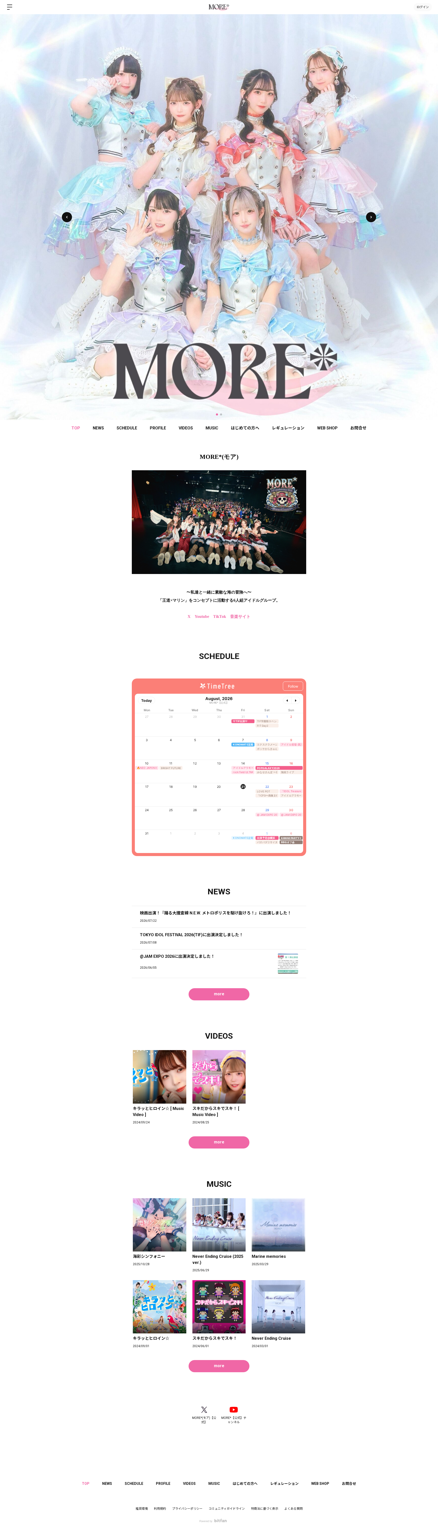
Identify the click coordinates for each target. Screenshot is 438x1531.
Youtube (202, 616)
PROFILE (158, 428)
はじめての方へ (245, 428)
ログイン (423, 7)
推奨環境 (142, 1508)
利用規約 (160, 1508)
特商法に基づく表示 (264, 1508)
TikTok (219, 616)
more (219, 993)
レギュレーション (288, 428)
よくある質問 (293, 1508)
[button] (371, 217)
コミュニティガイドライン (227, 1508)
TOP (75, 428)
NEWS (98, 428)
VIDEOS (186, 428)
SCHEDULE (127, 428)
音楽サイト (240, 616)
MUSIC (212, 428)
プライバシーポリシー (187, 1508)
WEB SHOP (327, 428)
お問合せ (358, 428)
